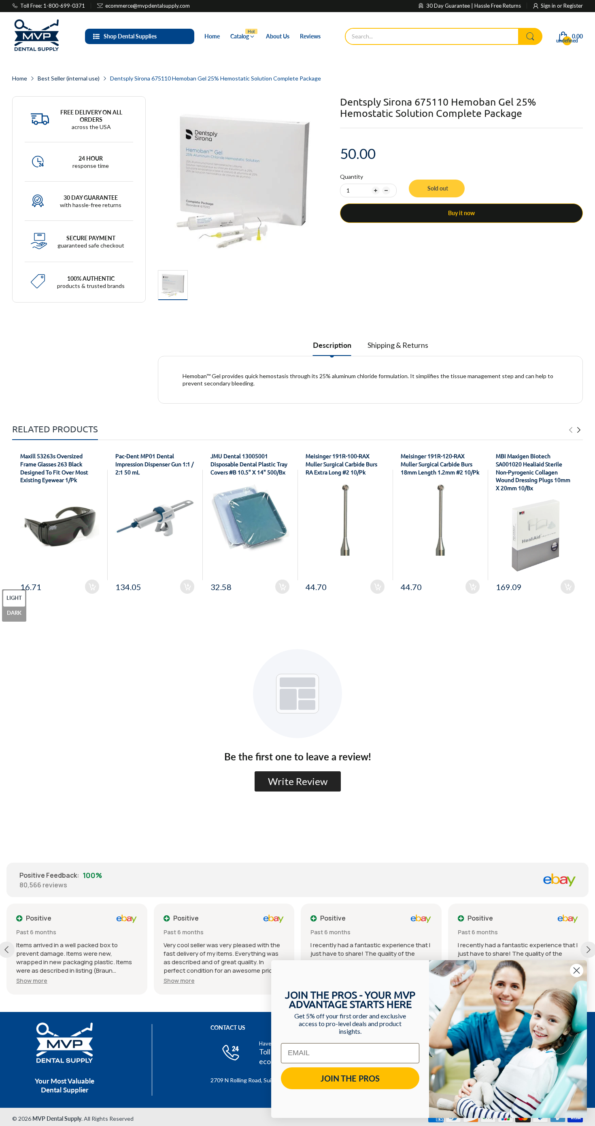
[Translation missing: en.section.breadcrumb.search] (530, 36)
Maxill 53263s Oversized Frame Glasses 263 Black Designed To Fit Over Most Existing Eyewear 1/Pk (54, 467)
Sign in (549, 5)
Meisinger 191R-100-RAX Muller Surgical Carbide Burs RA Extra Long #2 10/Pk (341, 463)
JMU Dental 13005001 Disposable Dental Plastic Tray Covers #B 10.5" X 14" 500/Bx (248, 463)
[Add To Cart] (92, 587)
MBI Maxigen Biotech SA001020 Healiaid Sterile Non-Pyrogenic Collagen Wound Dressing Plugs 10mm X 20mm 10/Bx (533, 471)
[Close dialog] (577, 970)
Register (573, 5)
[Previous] (579, 430)
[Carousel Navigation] (575, 430)
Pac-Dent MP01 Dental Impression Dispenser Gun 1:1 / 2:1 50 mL (154, 463)
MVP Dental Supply (56, 1118)
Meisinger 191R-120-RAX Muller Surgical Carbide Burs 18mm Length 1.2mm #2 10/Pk (440, 463)
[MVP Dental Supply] (36, 36)
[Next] (571, 430)
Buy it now (461, 213)
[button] (31, 980)
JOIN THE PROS (350, 1078)
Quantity (351, 176)
